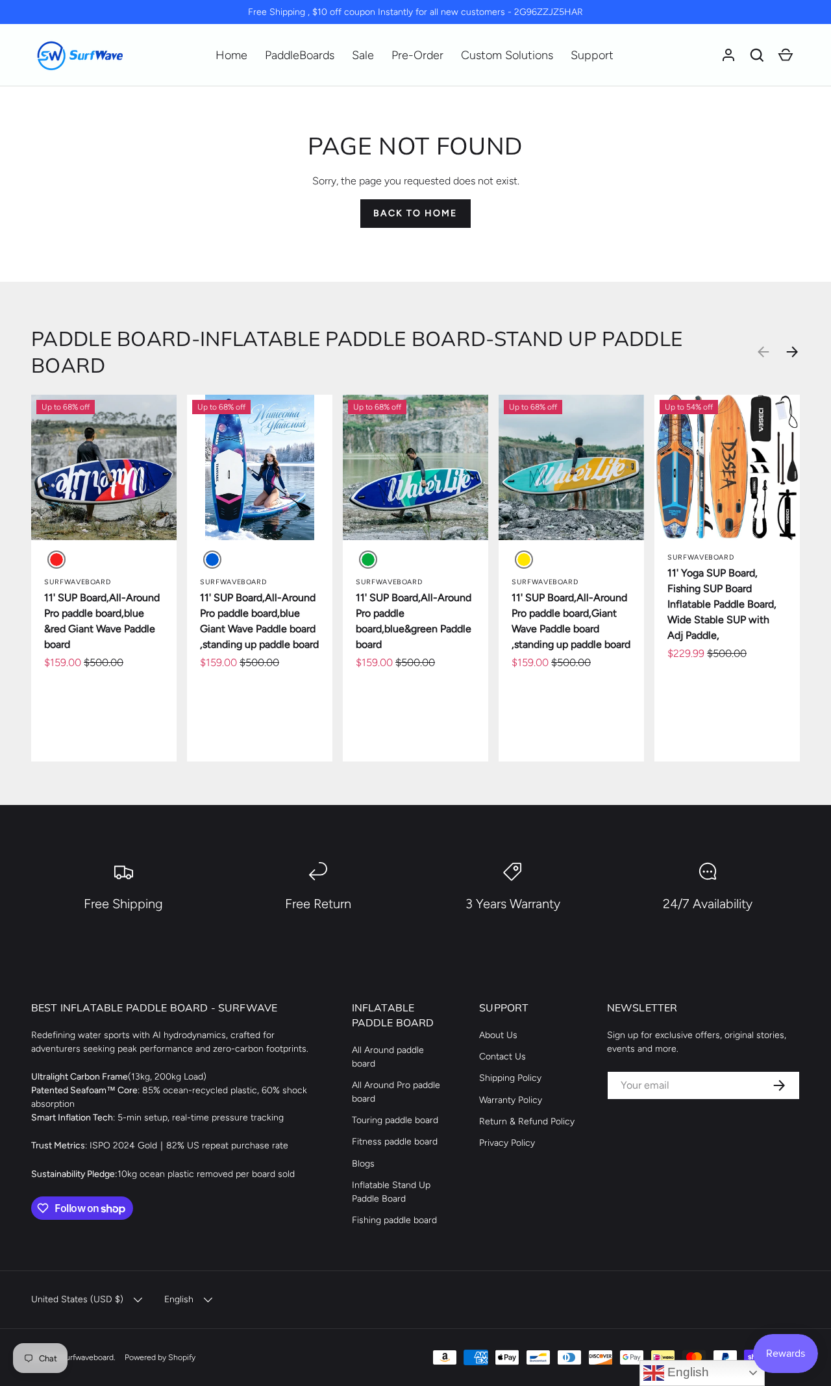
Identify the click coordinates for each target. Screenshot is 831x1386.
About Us (498, 1035)
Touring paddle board (395, 1120)
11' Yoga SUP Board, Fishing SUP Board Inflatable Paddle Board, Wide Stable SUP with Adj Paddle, (721, 604)
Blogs (363, 1163)
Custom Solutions (507, 55)
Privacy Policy (507, 1142)
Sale (363, 55)
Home (231, 55)
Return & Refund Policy (527, 1121)
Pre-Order (417, 55)
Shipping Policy (510, 1077)
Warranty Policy (510, 1100)
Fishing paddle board (394, 1220)
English (686, 1372)
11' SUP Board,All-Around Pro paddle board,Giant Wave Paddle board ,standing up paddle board (571, 620)
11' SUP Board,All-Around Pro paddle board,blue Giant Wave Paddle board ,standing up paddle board (259, 620)
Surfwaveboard (87, 1357)
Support (592, 55)
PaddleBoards (299, 55)
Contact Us (502, 1056)
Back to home (415, 213)
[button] (757, 55)
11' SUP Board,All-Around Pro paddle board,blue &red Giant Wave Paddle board (102, 620)
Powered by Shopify (160, 1357)
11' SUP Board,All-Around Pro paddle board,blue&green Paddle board (413, 620)
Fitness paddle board (395, 1141)
